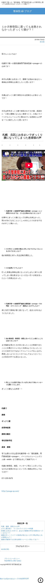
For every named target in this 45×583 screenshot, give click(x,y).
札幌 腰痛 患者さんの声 (10, 526)
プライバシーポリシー (12, 558)
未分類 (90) (5, 549)
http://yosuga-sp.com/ (10, 491)
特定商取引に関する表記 (12, 561)
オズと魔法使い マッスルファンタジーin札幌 (17, 528)
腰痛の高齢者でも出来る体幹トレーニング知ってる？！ (20, 539)
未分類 (42, 42)
